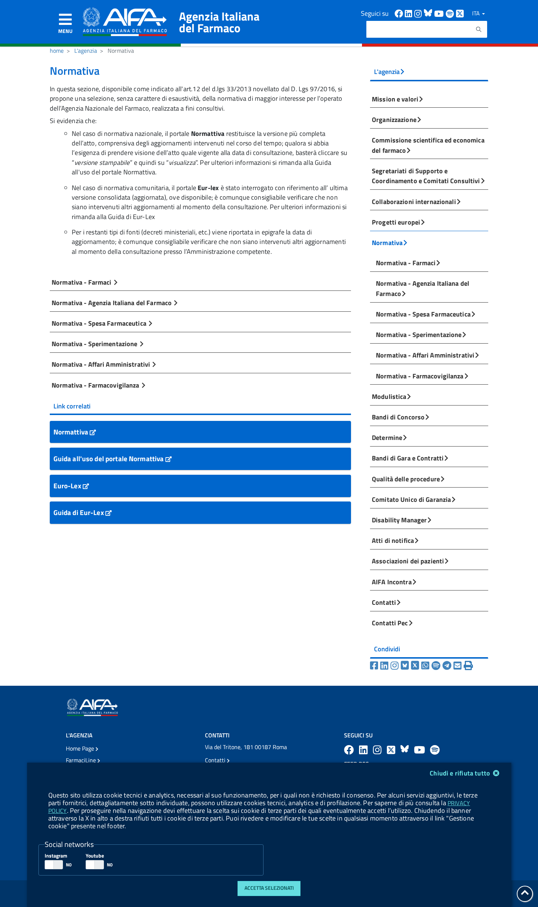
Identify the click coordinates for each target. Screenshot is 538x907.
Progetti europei (396, 222)
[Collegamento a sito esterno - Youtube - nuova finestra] (440, 13)
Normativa (387, 242)
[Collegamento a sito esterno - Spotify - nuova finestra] (451, 13)
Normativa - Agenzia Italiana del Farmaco (112, 302)
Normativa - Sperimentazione (95, 343)
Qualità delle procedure (406, 479)
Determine (387, 437)
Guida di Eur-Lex (79, 512)
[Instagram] (396, 666)
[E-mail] (458, 666)
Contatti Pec (390, 623)
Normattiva (71, 431)
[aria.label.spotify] (435, 749)
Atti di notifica (393, 540)
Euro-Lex (68, 485)
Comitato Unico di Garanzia (411, 499)
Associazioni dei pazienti (408, 561)
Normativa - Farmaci (82, 282)
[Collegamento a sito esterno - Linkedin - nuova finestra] (409, 13)
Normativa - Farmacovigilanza (96, 385)
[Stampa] (468, 666)
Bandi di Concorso (398, 417)
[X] (416, 666)
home (57, 50)
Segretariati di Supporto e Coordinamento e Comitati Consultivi (426, 176)
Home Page (81, 748)
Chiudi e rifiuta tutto (461, 773)
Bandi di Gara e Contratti (408, 458)
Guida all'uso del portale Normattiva (109, 458)
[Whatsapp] (426, 666)
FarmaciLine (81, 760)
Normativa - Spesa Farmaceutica (100, 323)
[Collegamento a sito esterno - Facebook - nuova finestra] (400, 13)
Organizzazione (394, 119)
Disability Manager (399, 520)
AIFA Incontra (392, 582)
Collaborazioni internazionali (414, 201)
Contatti (384, 602)
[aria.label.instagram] (378, 749)
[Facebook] (375, 666)
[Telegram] (447, 666)
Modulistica (389, 396)
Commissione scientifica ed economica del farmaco (428, 145)
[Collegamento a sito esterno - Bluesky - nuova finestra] (429, 13)
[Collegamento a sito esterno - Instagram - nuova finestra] (419, 13)
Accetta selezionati (269, 888)
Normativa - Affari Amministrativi (102, 364)
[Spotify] (436, 666)
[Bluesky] (406, 666)
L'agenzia (85, 50)
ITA (476, 13)
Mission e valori (395, 99)
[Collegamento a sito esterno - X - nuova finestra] (460, 13)
